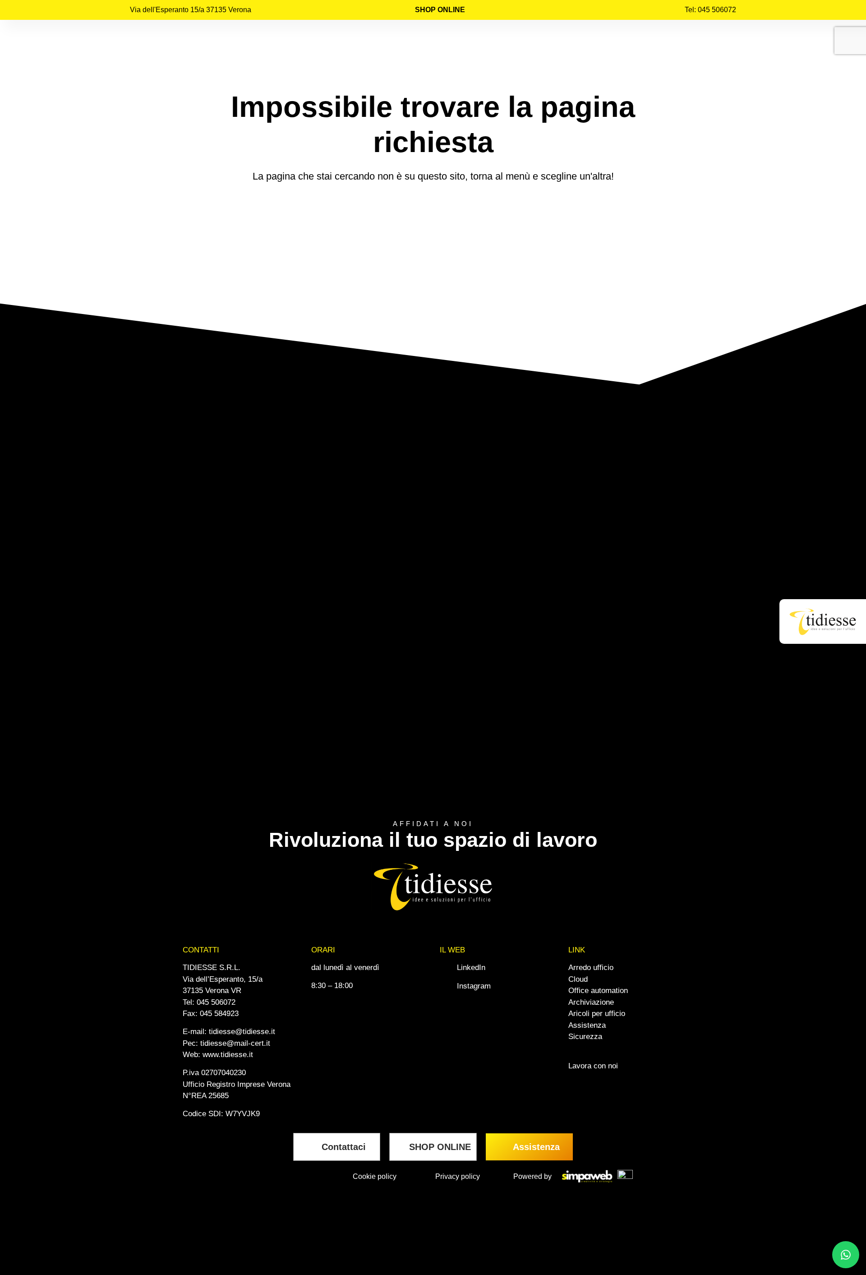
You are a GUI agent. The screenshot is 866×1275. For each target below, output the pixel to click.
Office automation (598, 990)
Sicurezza (585, 1036)
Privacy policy (457, 1176)
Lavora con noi (593, 1066)
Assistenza (587, 1025)
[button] (821, 621)
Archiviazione (591, 1002)
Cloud (578, 979)
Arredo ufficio (590, 967)
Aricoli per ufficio (596, 1013)
